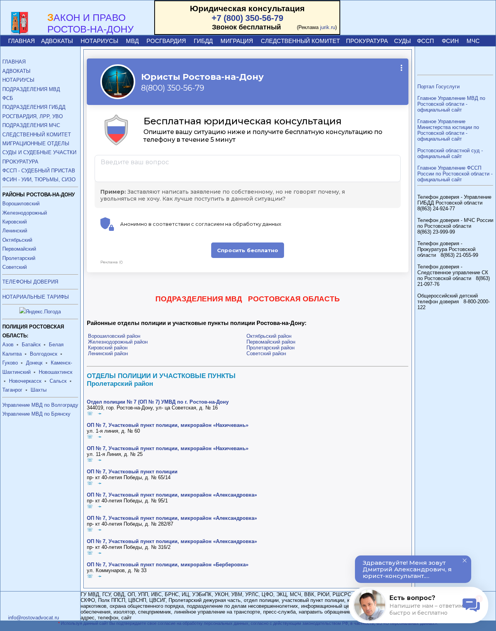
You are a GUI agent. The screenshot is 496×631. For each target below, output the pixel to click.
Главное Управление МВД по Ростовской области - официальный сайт (451, 104)
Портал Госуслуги (438, 86)
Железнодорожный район (118, 342)
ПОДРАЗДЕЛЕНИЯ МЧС (31, 125)
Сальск (58, 381)
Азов (8, 344)
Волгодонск (43, 354)
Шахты (38, 390)
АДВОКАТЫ (57, 41)
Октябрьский (17, 240)
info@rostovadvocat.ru (33, 618)
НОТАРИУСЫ (99, 41)
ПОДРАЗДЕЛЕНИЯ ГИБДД (33, 107)
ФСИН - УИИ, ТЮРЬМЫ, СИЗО (39, 179)
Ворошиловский (21, 203)
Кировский (14, 222)
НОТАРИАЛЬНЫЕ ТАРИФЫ (35, 297)
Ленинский (14, 231)
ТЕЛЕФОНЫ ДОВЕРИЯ (30, 282)
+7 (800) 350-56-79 (247, 18)
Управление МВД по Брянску (36, 414)
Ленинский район (108, 353)
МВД (132, 41)
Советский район (266, 353)
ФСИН (450, 41)
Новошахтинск (55, 372)
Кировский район (107, 348)
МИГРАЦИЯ (236, 41)
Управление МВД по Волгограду (40, 405)
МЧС (473, 41)
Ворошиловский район (114, 336)
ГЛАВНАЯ (21, 41)
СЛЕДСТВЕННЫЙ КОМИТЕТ (300, 41)
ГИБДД (203, 41)
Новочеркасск (25, 381)
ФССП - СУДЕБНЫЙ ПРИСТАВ (38, 171)
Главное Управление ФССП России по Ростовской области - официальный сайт (455, 173)
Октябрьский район (268, 336)
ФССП (425, 41)
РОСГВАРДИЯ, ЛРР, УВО (32, 116)
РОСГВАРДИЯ (166, 41)
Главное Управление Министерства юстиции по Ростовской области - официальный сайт (448, 130)
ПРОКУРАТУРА (367, 41)
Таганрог (12, 390)
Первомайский (19, 249)
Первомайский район (270, 342)
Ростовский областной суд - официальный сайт (450, 153)
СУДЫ (402, 41)
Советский (14, 267)
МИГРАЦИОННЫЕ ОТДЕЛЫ (35, 143)
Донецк (34, 363)
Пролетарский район (270, 348)
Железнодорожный (24, 213)
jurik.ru (327, 27)
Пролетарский (18, 258)
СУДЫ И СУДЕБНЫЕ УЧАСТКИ (39, 152)
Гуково (10, 363)
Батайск (31, 344)
